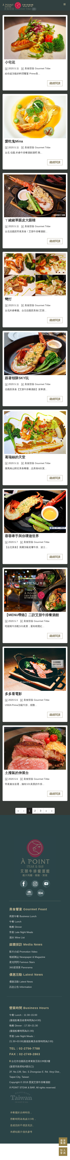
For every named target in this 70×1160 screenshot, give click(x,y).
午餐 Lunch (15, 921)
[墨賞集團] (63, 1141)
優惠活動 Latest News (21, 981)
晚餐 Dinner (15, 927)
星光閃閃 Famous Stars (22, 962)
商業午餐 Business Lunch (23, 916)
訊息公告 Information (20, 987)
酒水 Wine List (17, 937)
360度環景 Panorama (20, 967)
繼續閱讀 (54, 83)
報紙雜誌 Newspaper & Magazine (27, 957)
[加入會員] (63, 1151)
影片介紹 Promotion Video (23, 951)
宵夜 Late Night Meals (21, 932)
